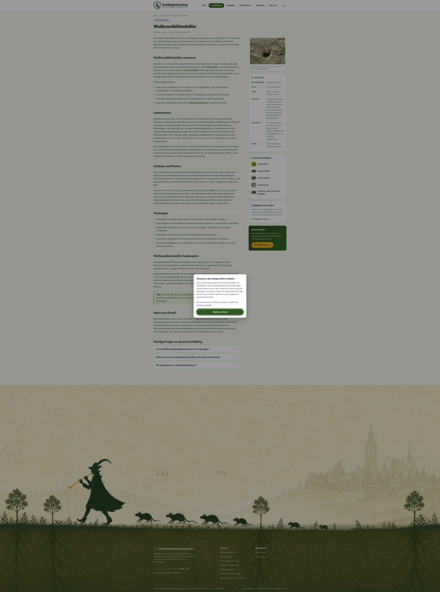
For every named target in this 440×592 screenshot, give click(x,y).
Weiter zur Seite (220, 312)
